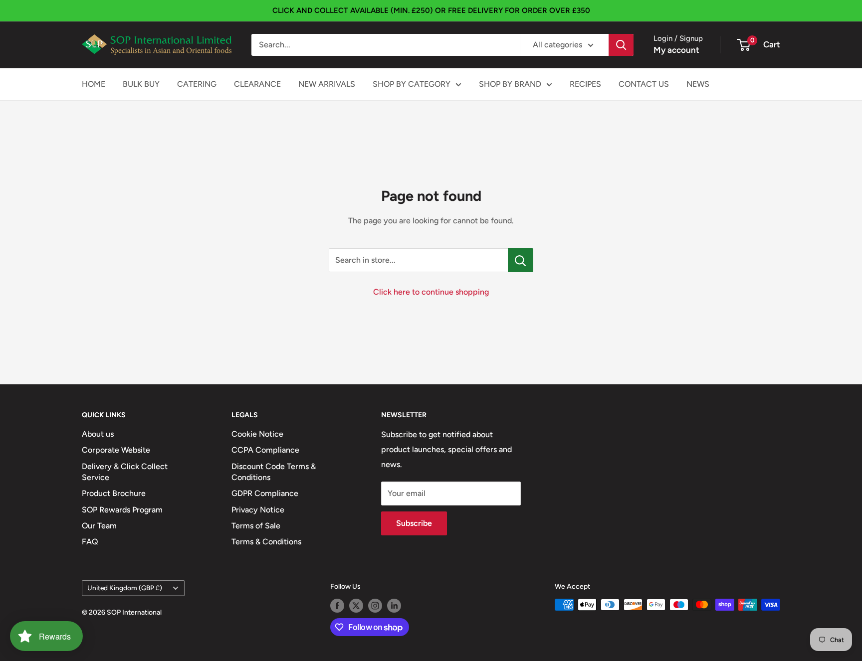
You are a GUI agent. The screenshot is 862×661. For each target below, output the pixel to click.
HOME (93, 84)
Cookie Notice (257, 434)
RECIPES (585, 84)
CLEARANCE (257, 84)
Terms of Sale (255, 525)
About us (98, 434)
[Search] (621, 45)
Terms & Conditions (266, 541)
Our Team (99, 525)
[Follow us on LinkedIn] (394, 606)
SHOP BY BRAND (510, 84)
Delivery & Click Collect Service (125, 472)
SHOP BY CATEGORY (411, 84)
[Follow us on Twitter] (356, 606)
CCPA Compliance (265, 450)
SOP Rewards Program (122, 509)
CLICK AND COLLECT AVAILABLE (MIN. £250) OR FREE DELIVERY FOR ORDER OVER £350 (431, 10)
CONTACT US (644, 84)
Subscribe (414, 523)
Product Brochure (114, 493)
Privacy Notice (257, 509)
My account (676, 50)
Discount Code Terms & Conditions (273, 472)
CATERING (196, 84)
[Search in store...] (520, 260)
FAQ (90, 541)
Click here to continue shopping (431, 292)
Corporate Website (116, 450)
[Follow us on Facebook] (337, 606)
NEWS (697, 84)
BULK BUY (141, 84)
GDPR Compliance (264, 493)
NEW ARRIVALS (326, 84)
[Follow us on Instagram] (375, 606)
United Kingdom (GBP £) (124, 588)
